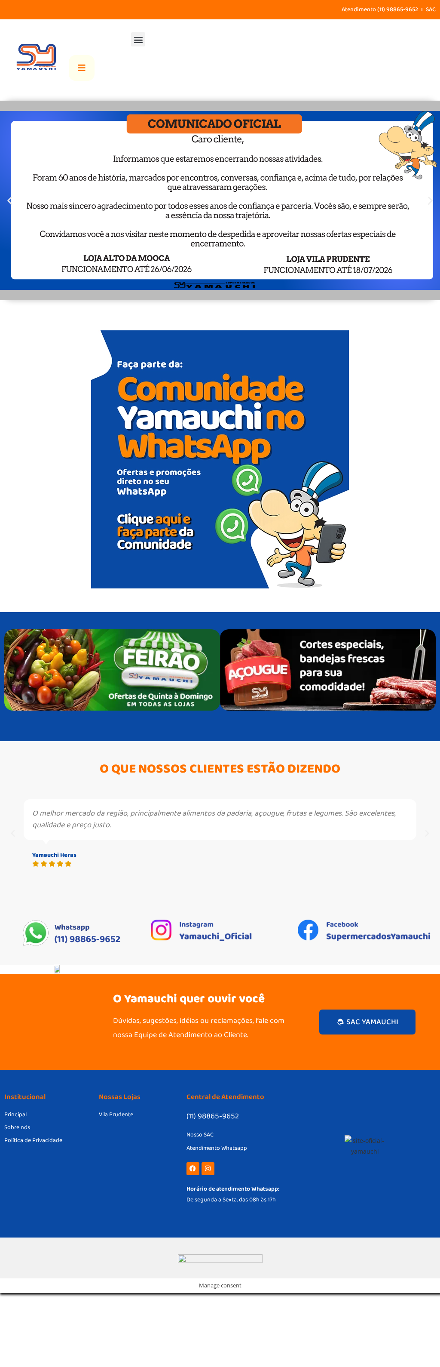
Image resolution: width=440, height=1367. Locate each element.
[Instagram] (208, 1168)
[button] (138, 39)
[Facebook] (192, 1168)
